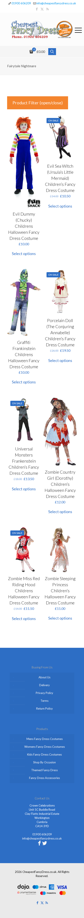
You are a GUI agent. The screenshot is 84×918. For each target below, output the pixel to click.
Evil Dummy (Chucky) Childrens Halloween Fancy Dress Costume (23, 226)
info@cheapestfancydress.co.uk (56, 3)
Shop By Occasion (44, 762)
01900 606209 (21, 3)
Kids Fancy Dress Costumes (44, 754)
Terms (44, 700)
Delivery (44, 685)
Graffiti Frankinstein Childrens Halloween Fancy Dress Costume (23, 354)
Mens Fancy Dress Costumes (44, 739)
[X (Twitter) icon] (42, 9)
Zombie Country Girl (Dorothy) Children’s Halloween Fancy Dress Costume (60, 484)
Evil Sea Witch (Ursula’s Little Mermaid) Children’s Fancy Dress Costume (60, 178)
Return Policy (44, 708)
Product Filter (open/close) (37, 102)
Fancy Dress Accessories (44, 778)
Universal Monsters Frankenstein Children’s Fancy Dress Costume (24, 461)
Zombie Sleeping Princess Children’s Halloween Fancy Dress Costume (60, 590)
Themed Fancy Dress (44, 770)
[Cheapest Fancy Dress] (42, 29)
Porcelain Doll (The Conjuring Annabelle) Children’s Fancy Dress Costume (60, 332)
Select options (24, 253)
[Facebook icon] (36, 9)
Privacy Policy (44, 693)
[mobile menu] (78, 29)
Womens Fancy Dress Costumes (44, 746)
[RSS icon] (47, 9)
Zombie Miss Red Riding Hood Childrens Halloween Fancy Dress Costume (24, 590)
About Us (44, 677)
